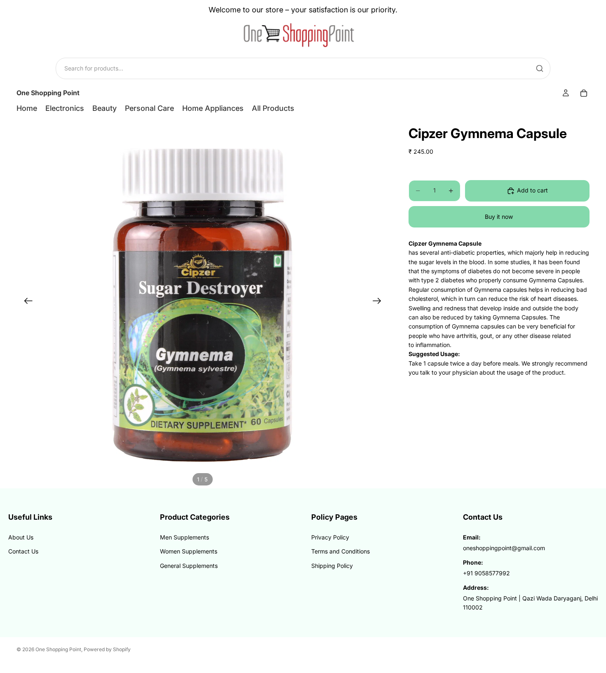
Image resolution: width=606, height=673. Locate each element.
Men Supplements (184, 537)
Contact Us (23, 551)
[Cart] (584, 93)
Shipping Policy (332, 565)
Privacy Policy (330, 537)
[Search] (539, 68)
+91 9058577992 (486, 573)
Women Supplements (188, 551)
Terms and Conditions (340, 551)
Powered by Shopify (107, 649)
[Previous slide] (25, 302)
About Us (20, 537)
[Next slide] (379, 302)
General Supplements (189, 565)
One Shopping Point (58, 649)
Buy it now (499, 216)
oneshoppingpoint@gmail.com (504, 547)
